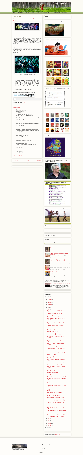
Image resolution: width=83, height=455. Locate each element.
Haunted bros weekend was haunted (54, 394)
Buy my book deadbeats (30, 12)
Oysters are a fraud (51, 351)
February (49, 423)
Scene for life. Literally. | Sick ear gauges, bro (54, 278)
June (49, 309)
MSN (32, 48)
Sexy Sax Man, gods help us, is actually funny (56, 416)
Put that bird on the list (51, 354)
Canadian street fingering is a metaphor (55, 364)
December (50, 299)
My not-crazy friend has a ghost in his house (58, 247)
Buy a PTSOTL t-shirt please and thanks (60, 12)
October (49, 302)
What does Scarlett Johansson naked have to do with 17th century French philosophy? (59, 260)
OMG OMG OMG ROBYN (52, 413)
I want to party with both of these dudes (55, 315)
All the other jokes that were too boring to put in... (56, 352)
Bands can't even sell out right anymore (55, 369)
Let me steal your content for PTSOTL (43, 12)
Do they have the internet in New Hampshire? (56, 414)
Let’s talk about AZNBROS (52, 331)
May (48, 418)
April (48, 420)
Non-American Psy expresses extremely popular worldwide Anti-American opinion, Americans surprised (59, 272)
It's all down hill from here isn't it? (53, 395)
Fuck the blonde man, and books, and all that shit (56, 376)
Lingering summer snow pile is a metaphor (55, 397)
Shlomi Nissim (57, 434)
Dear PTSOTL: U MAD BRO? (56, 265)
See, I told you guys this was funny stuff (55, 325)
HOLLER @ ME (20, 12)
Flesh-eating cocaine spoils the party (54, 316)
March (49, 421)
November (50, 300)
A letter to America (50, 339)
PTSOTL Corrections (51, 390)
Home (14, 12)
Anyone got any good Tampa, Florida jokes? (55, 334)
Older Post (39, 160)
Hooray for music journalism (52, 372)
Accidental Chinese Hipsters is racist (54, 321)
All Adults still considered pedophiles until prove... (56, 399)
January (49, 425)
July (48, 307)
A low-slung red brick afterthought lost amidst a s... (57, 400)
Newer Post (15, 160)
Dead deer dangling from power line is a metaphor (57, 356)
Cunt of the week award (52, 357)
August (49, 305)
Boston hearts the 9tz (51, 329)
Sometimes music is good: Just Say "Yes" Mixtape (57, 333)
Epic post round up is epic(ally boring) (54, 392)
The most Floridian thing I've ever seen (54, 313)
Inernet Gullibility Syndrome (52, 370)
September (50, 304)
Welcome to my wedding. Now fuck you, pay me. (56, 346)
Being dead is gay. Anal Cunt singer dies (55, 381)
